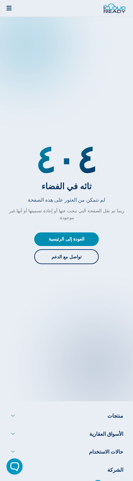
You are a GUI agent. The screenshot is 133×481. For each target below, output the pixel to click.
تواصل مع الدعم (67, 257)
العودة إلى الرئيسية (67, 239)
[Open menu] (9, 8)
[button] (66, 417)
